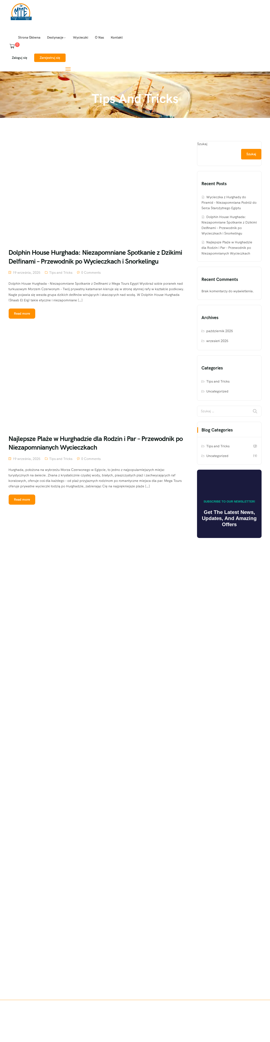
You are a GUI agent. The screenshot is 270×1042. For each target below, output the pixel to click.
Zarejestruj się (50, 58)
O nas (99, 37)
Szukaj (202, 144)
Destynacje (55, 37)
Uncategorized (217, 391)
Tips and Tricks (60, 272)
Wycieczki (80, 37)
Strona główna (29, 37)
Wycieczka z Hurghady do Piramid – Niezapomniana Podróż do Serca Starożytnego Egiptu (228, 202)
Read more (22, 313)
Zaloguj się (19, 58)
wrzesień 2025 (217, 341)
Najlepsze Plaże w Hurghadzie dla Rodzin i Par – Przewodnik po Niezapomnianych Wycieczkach (226, 247)
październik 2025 (219, 331)
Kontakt (117, 37)
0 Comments (91, 272)
